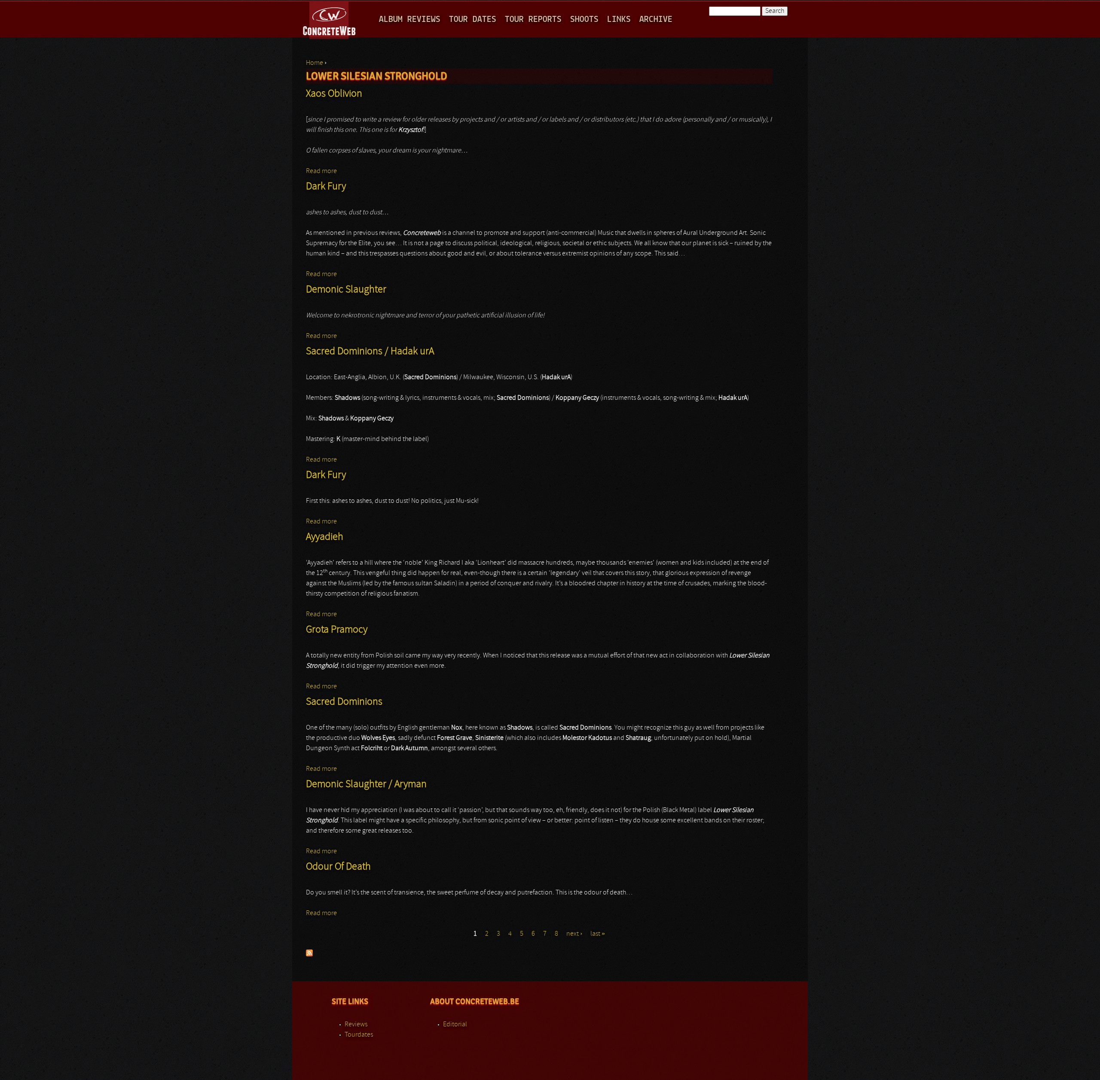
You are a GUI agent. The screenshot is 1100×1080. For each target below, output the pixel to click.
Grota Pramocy (336, 630)
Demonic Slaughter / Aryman (366, 784)
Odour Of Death (338, 867)
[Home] (329, 19)
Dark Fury (326, 187)
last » (597, 934)
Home (314, 63)
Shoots (584, 19)
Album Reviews (409, 19)
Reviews (356, 1024)
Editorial (455, 1024)
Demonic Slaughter (346, 290)
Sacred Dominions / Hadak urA (370, 352)
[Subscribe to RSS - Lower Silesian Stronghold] (309, 954)
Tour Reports (533, 19)
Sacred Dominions (344, 702)
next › (574, 934)
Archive (655, 19)
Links (619, 19)
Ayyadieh (324, 537)
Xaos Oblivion (334, 94)
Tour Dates (472, 19)
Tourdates (359, 1034)
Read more (321, 171)
